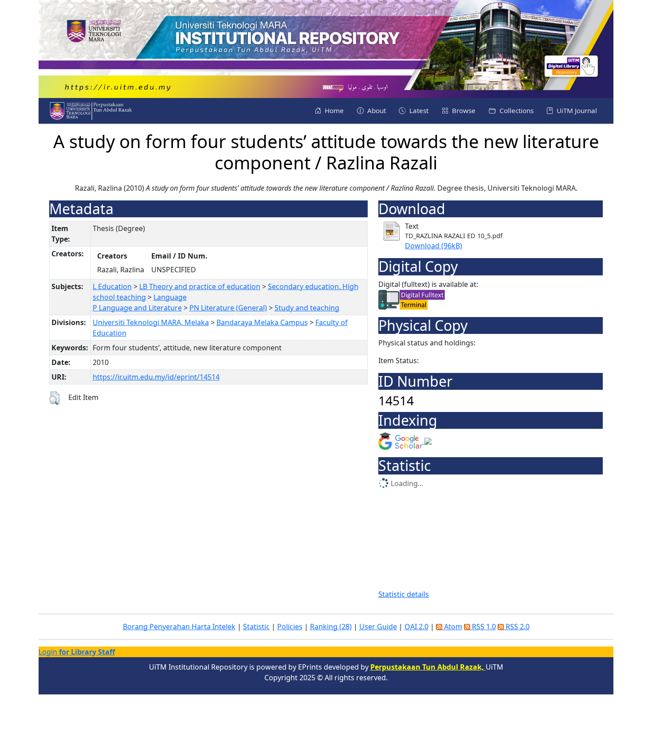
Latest (418, 110)
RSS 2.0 (517, 626)
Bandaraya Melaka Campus (262, 322)
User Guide (378, 626)
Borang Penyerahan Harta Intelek (179, 626)
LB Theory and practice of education (199, 286)
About (375, 110)
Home (333, 110)
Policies (289, 626)
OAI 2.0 (416, 626)
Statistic (256, 626)
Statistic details (403, 594)
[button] (54, 398)
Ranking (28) (331, 626)
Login (77, 652)
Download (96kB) (433, 246)
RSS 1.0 (483, 626)
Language (170, 297)
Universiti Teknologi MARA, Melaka (151, 322)
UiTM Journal (576, 110)
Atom (452, 626)
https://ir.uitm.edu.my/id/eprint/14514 (156, 377)
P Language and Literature (137, 308)
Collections (516, 110)
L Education (112, 286)
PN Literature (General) (228, 308)
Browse (462, 110)
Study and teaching (307, 308)
